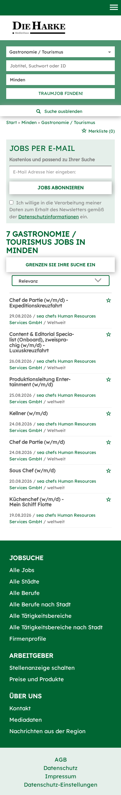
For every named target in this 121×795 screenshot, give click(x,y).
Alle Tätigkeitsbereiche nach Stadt (56, 627)
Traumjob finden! (60, 93)
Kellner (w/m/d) (28, 413)
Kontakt (20, 708)
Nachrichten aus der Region (47, 731)
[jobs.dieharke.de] (38, 27)
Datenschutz (60, 767)
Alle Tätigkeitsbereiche (40, 615)
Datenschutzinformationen (48, 217)
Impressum (60, 776)
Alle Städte (24, 581)
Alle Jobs (21, 570)
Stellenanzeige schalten (42, 667)
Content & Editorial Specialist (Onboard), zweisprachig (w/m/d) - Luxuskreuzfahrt (41, 342)
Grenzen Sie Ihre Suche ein (60, 264)
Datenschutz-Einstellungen (60, 784)
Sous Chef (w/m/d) (32, 470)
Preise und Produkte (36, 679)
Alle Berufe (24, 592)
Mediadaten (25, 719)
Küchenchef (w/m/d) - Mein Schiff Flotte (36, 502)
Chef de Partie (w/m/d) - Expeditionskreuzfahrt (38, 303)
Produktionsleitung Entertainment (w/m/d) (39, 382)
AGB (61, 759)
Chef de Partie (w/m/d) (37, 442)
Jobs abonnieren (61, 187)
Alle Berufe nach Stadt (40, 604)
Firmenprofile (27, 638)
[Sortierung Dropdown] (99, 281)
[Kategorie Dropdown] (108, 51)
